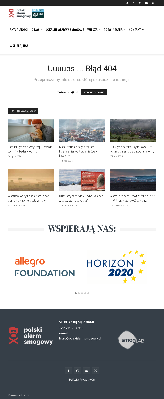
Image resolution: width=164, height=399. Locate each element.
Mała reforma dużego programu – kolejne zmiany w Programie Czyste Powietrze (78, 151)
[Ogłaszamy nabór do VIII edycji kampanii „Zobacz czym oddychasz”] (82, 180)
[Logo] (26, 13)
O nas (35, 29)
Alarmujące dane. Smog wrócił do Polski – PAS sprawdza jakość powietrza (132, 198)
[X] (153, 3)
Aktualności (19, 29)
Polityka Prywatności (82, 379)
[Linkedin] (146, 3)
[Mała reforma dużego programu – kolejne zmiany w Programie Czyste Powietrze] (82, 130)
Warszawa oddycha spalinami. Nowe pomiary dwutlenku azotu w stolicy (28, 198)
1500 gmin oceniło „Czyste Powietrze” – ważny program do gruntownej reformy (132, 149)
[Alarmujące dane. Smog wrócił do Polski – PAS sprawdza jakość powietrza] (133, 180)
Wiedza (92, 29)
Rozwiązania (113, 29)
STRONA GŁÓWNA (94, 92)
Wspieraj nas (19, 45)
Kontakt (135, 29)
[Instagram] (140, 3)
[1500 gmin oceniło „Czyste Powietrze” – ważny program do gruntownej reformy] (133, 130)
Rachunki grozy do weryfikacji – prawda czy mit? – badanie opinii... (30, 149)
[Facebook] (133, 3)
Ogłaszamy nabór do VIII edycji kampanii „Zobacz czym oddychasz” (81, 198)
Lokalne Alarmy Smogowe (65, 29)
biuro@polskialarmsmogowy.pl (80, 338)
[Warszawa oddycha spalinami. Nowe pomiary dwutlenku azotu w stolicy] (31, 180)
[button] (127, 2)
